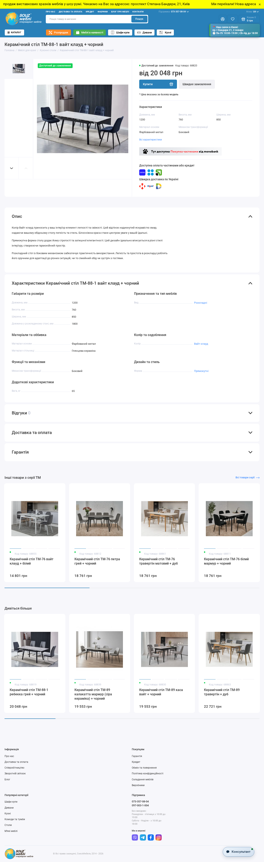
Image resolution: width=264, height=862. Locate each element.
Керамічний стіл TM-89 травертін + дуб (222, 692)
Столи (8, 825)
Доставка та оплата (70, 11)
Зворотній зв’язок (15, 773)
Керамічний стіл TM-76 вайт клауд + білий (31, 561)
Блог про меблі (120, 11)
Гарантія (137, 756)
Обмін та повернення (144, 767)
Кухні (168, 32)
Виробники (138, 785)
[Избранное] (232, 19)
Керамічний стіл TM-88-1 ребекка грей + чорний (29, 692)
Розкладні (200, 302)
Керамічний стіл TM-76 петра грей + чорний (97, 561)
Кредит (90, 11)
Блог (7, 779)
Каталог (16, 32)
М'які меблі (11, 831)
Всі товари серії (245, 477)
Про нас (50, 11)
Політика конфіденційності (147, 773)
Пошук (139, 19)
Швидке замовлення (197, 84)
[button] (12, 168)
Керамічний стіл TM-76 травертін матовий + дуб (158, 561)
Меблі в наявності (92, 32)
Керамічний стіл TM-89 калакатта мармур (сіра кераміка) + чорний (93, 694)
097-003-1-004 (140, 805)
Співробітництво (14, 767)
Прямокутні (201, 371)
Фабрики (103, 11)
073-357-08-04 (172, 11)
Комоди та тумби (15, 819)
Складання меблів (142, 779)
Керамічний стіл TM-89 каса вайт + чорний (161, 692)
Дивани (147, 32)
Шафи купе (123, 32)
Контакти (138, 11)
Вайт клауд (201, 343)
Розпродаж (61, 32)
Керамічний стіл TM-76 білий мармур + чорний (226, 561)
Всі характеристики (150, 139)
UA (251, 11)
